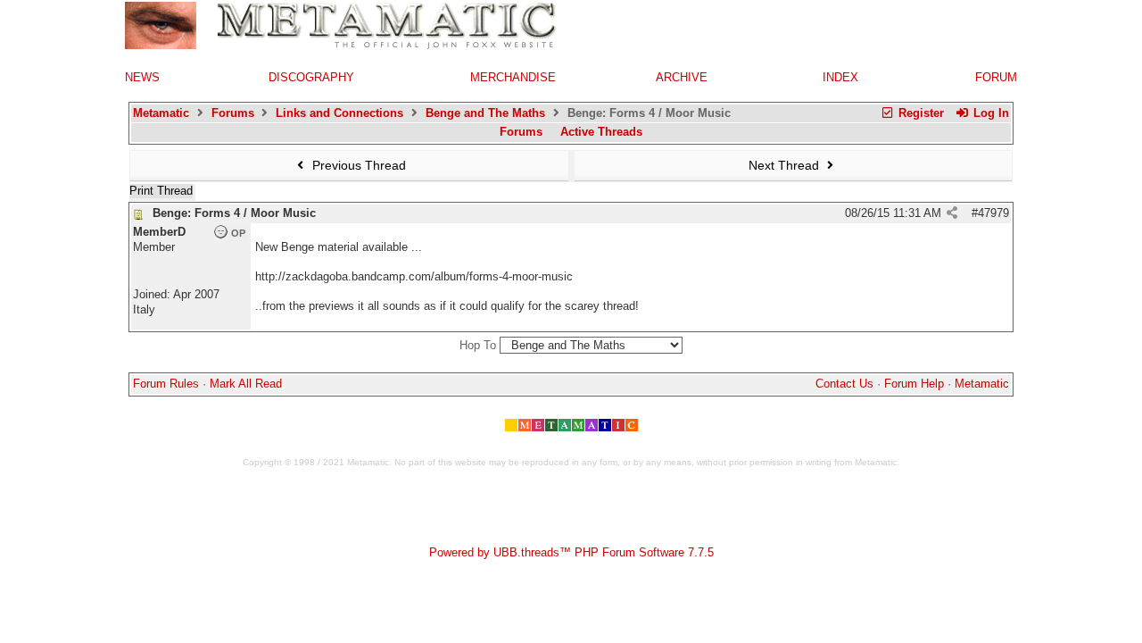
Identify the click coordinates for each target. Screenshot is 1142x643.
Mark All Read (246, 383)
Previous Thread (357, 165)
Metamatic (161, 113)
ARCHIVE (682, 77)
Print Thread (161, 190)
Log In (989, 113)
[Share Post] (952, 213)
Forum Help (914, 383)
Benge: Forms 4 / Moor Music (234, 213)
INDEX (840, 77)
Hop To (477, 345)
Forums (232, 113)
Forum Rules (166, 383)
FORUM (996, 77)
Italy (144, 309)
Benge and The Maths (485, 113)
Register (919, 113)
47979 (993, 213)
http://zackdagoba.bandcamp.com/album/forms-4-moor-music (414, 276)
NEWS (142, 77)
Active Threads (601, 131)
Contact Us (844, 383)
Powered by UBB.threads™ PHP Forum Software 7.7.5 (571, 552)
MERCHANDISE (513, 77)
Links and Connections (339, 113)
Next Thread (786, 165)
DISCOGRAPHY (311, 77)
